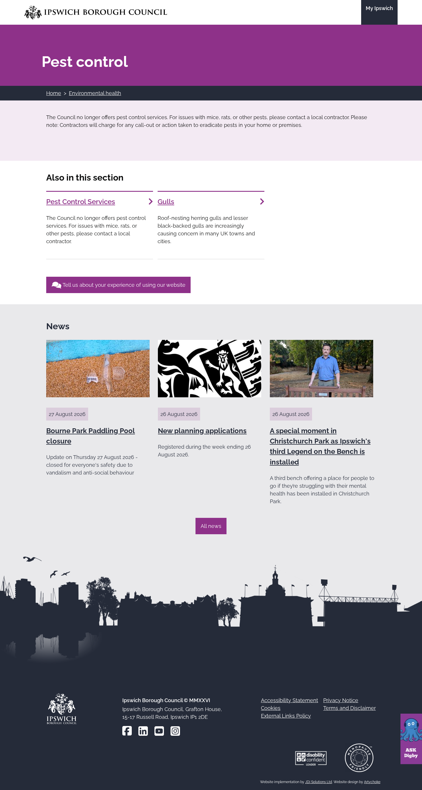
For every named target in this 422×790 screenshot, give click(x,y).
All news (211, 526)
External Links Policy (286, 716)
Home (53, 93)
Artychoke (372, 782)
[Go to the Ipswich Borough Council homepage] (95, 12)
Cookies (270, 708)
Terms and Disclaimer (349, 708)
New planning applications (202, 431)
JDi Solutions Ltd (318, 782)
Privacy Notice (340, 700)
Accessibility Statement (289, 700)
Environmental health (95, 93)
